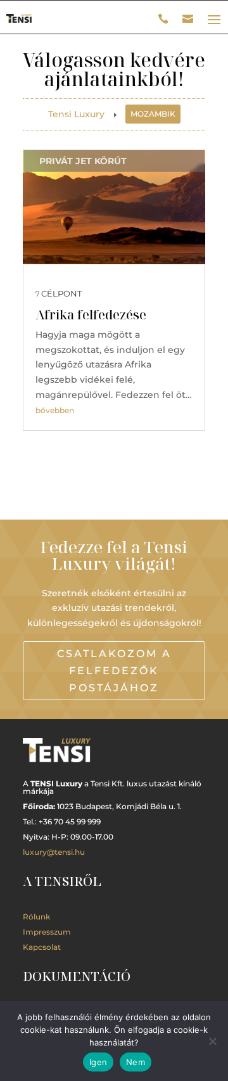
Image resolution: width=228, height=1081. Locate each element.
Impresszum (47, 932)
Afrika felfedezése (90, 314)
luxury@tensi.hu (54, 852)
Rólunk (36, 916)
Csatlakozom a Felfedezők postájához (114, 671)
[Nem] (212, 1041)
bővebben (54, 410)
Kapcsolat (42, 947)
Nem (135, 1062)
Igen (98, 1062)
